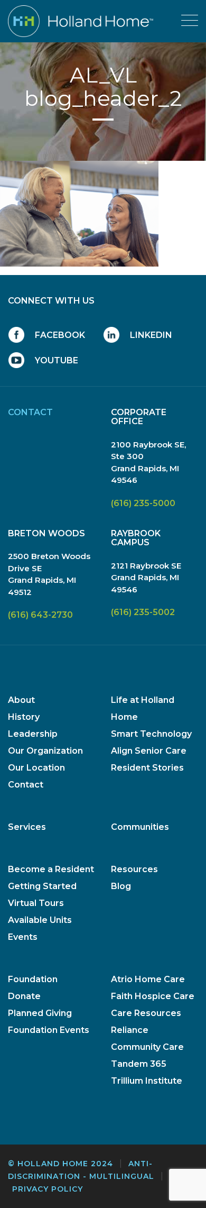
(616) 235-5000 (143, 503)
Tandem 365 (138, 1064)
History (24, 717)
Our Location (36, 768)
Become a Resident (51, 869)
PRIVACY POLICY (47, 1189)
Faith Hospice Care (152, 996)
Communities (140, 827)
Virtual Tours (36, 903)
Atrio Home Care (148, 979)
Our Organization (45, 751)
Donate (24, 996)
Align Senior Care (148, 751)
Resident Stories (147, 768)
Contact (25, 785)
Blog (121, 886)
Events (23, 937)
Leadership (33, 734)
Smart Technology (151, 734)
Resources (134, 869)
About (21, 700)
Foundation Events (48, 1030)
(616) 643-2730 (40, 615)
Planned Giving (40, 1013)
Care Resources (146, 1013)
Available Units (40, 920)
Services (27, 827)
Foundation (33, 979)
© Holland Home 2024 (60, 1163)
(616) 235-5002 (143, 612)
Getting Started (42, 886)
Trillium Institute (146, 1081)
